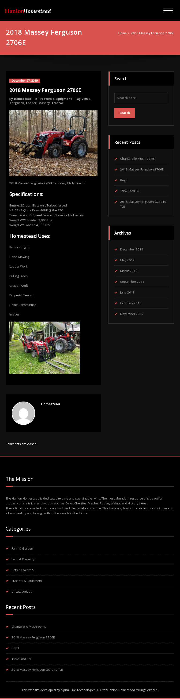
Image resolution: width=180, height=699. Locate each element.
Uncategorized (21, 591)
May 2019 (127, 260)
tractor (57, 103)
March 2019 (128, 271)
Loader (31, 103)
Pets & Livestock (22, 570)
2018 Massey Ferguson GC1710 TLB (37, 669)
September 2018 (132, 281)
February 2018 (130, 303)
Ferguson (17, 103)
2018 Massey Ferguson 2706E (152, 33)
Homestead (23, 99)
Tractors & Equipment (55, 99)
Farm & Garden (22, 548)
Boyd (124, 180)
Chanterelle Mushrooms (137, 158)
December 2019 (131, 249)
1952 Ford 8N (129, 191)
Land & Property (22, 559)
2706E (86, 99)
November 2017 (131, 314)
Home (122, 33)
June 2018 (127, 292)
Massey (44, 103)
